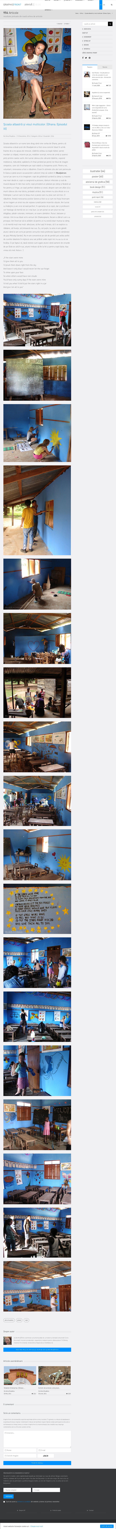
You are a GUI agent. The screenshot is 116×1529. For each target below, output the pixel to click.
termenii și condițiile (23, 1502)
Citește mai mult (36, 1526)
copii (26, 1320)
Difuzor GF (97, 133)
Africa (40, 136)
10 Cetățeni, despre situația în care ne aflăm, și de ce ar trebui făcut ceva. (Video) (101, 128)
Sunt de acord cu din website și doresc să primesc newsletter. (33, 1502)
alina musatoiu (9, 1320)
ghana (19, 1320)
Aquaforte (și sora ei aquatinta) (101, 92)
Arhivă (28, 4)
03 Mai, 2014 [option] (20, 1391)
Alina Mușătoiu (10, 136)
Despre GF (22, 1510)
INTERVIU (48, 10)
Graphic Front (98, 83)
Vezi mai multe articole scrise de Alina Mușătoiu (37, 1350)
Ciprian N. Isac (98, 96)
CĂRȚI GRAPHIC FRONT (89, 53)
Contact (91, 1510)
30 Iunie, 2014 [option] (54, 1391)
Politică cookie (56, 1510)
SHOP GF (85, 33)
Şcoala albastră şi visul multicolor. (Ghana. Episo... (98, 13)
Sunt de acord (106, 1526)
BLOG (38, 4)
